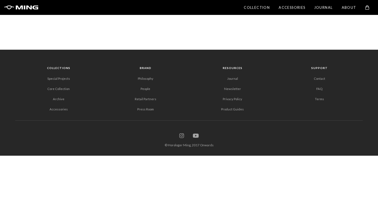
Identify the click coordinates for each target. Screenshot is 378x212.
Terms (319, 99)
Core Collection (58, 89)
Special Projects (58, 78)
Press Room (145, 109)
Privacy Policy (232, 99)
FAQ (319, 89)
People (145, 89)
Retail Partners (145, 99)
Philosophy (145, 78)
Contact (319, 78)
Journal (232, 78)
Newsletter (232, 89)
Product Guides (232, 109)
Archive (58, 99)
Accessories (59, 109)
